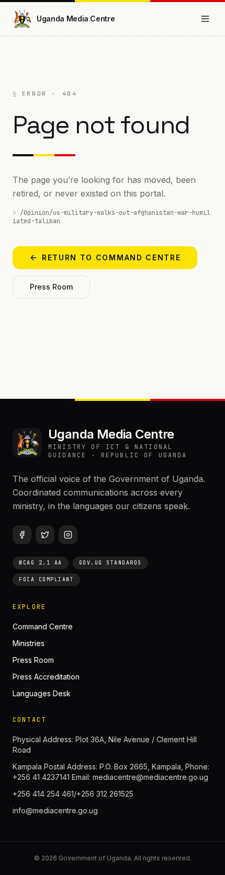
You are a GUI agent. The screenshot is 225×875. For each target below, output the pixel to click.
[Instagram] (68, 534)
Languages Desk (42, 693)
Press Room (51, 286)
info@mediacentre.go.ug (55, 810)
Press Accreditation (46, 676)
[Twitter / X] (45, 534)
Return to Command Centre (111, 257)
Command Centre (43, 626)
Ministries (28, 643)
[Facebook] (22, 534)
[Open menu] (205, 18)
